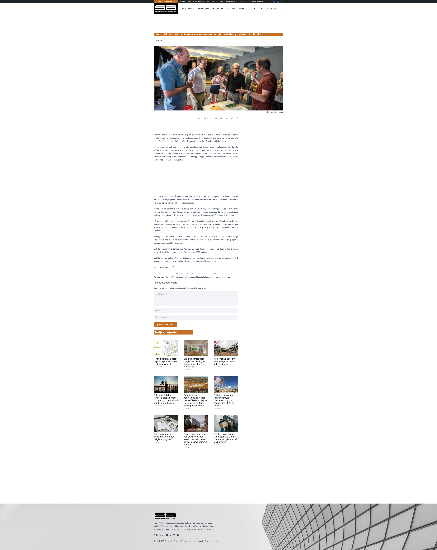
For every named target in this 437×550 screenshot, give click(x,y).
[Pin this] (221, 118)
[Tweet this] (210, 118)
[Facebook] (167, 535)
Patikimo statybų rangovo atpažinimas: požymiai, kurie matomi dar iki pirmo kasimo (166, 399)
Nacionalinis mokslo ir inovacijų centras (213, 277)
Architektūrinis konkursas (184, 277)
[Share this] (205, 118)
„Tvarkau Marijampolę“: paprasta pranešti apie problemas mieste (166, 361)
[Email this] (199, 118)
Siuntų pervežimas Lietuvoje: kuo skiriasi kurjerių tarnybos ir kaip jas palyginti (226, 438)
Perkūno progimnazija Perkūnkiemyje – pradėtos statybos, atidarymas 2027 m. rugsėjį (225, 400)
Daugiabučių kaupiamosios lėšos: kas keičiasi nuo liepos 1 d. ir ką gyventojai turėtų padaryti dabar (195, 400)
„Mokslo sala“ (167, 277)
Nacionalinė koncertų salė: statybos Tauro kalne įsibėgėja (225, 361)
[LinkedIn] (174, 535)
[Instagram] (170, 535)
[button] (282, 8)
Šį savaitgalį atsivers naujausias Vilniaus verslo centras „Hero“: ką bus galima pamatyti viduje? (196, 439)
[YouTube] (178, 535)
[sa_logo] (166, 8)
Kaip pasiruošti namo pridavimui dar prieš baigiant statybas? (164, 437)
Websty (219, 541)
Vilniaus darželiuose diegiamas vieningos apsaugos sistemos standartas (194, 362)
